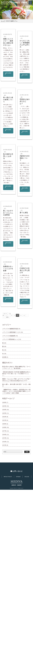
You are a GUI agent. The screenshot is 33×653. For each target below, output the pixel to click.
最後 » (7, 317)
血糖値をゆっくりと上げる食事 (8, 268)
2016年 (4, 434)
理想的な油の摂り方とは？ (25, 101)
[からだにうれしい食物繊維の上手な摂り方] (20, 34)
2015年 (4, 438)
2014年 (4, 441)
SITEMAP (18, 476)
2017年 (4, 431)
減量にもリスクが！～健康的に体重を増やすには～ (8, 42)
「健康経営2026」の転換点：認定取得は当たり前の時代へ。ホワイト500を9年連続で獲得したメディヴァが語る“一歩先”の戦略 (16, 391)
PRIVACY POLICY (8, 476)
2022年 (4, 416)
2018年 (4, 427)
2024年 (4, 409)
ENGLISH (27, 476)
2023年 (4, 413)
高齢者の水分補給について (25, 158)
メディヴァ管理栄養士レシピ (10, 339)
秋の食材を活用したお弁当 (8, 156)
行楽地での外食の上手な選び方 (25, 270)
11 (20, 315)
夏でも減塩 (24, 212)
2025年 (4, 406)
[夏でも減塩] (20, 206)
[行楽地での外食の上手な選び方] (20, 262)
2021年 (4, 420)
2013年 (4, 445)
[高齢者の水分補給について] (20, 149)
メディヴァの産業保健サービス (11, 332)
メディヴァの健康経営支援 (10, 328)
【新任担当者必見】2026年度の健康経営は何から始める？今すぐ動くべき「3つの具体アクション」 (16, 373)
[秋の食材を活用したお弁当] (4, 147)
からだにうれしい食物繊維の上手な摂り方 (25, 44)
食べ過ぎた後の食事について (8, 100)
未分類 (4, 357)
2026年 (4, 402)
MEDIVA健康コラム (16, 16)
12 (24, 315)
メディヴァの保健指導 (8, 336)
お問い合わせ (17, 471)
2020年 (4, 424)
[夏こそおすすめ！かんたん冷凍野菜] (4, 204)
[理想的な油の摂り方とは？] (20, 93)
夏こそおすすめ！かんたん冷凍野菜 (8, 213)
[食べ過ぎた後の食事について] (4, 91)
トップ (3, 21)
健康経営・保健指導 (20, 2)
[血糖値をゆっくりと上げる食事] (4, 260)
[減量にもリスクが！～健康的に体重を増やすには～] (4, 32)
